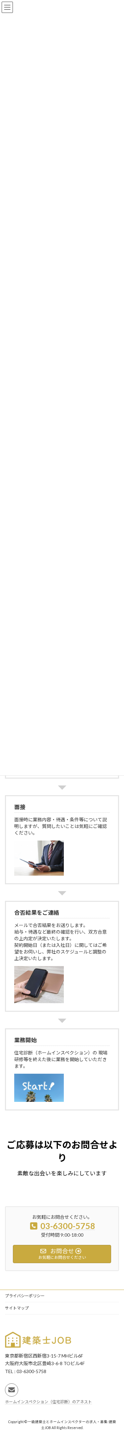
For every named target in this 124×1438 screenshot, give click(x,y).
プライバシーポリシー (25, 1295)
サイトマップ (17, 1308)
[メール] (11, 1390)
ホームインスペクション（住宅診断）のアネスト (48, 1401)
